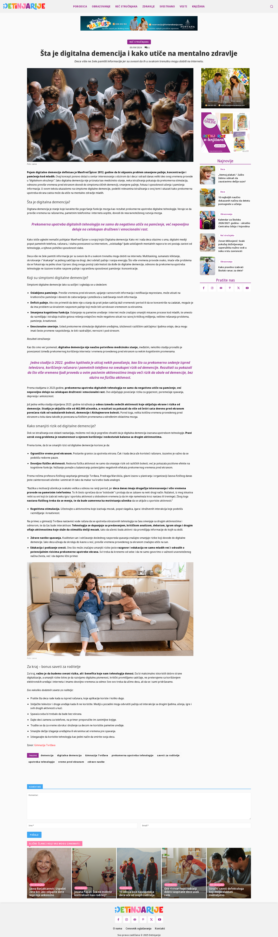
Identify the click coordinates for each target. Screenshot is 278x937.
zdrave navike (96, 761)
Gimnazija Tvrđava (44, 745)
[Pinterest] (124, 773)
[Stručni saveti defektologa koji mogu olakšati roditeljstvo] (229, 873)
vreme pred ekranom (71, 761)
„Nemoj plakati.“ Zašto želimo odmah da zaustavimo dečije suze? (232, 178)
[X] (117, 773)
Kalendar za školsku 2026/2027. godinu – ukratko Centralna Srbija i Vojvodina (234, 223)
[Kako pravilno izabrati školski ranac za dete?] (207, 266)
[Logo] (4, 6)
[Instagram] (212, 288)
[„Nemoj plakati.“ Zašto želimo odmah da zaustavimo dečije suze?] (207, 175)
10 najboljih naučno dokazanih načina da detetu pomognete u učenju (234, 201)
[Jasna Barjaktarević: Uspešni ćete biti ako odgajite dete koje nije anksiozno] (49, 873)
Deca (222, 169)
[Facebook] (109, 773)
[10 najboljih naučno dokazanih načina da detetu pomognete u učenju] (207, 197)
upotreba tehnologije (41, 761)
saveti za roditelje (168, 755)
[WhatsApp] (131, 773)
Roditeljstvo (80, 887)
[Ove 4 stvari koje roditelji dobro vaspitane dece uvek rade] (184, 873)
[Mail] (221, 288)
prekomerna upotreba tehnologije (133, 755)
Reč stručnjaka (139, 41)
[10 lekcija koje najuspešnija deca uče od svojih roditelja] (139, 873)
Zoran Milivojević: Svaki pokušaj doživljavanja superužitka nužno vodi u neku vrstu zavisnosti (232, 246)
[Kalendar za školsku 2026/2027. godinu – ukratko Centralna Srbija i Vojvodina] (207, 220)
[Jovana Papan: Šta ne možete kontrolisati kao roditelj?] (94, 873)
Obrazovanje (226, 214)
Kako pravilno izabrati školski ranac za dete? (230, 268)
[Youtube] (247, 288)
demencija (47, 755)
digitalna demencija (69, 755)
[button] (271, 6)
